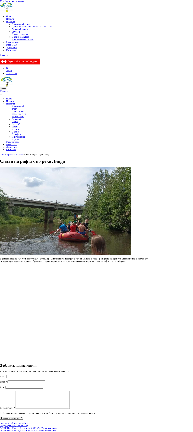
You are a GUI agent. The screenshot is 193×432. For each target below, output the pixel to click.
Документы (11, 47)
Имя (3, 376)
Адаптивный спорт (21, 24)
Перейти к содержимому (12, 1)
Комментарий (7, 408)
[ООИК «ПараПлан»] (96, 8)
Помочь (3, 55)
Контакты (11, 50)
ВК (7, 68)
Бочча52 (16, 32)
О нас (9, 16)
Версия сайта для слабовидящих (22, 61)
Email (3, 382)
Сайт (2, 387)
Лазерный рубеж (20, 29)
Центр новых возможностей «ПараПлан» (32, 26)
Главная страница (7, 154)
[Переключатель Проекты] (34, 104)
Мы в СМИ (11, 45)
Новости (10, 19)
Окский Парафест (20, 37)
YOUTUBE (11, 73)
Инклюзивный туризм (22, 39)
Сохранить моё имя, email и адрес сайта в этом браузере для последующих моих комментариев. (49, 413)
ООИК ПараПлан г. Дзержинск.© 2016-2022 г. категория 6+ (29, 428)
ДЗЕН (9, 71)
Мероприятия (12, 42)
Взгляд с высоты (20, 34)
